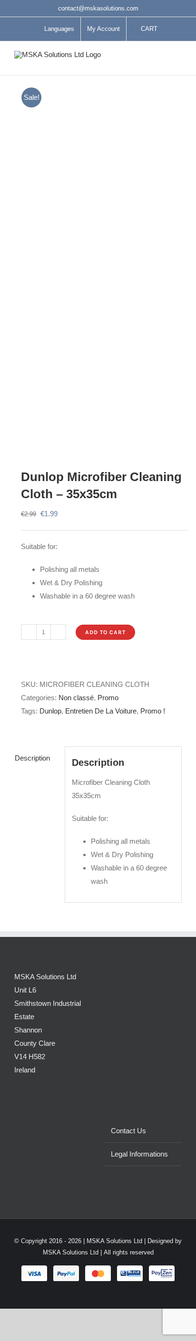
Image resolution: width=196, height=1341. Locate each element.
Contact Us (128, 1131)
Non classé (76, 698)
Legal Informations (139, 1154)
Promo (108, 698)
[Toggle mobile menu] (178, 61)
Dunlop (50, 711)
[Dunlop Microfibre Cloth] (98, 261)
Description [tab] (32, 758)
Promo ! (152, 711)
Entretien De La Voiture (101, 711)
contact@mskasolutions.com (98, 8)
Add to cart (105, 632)
